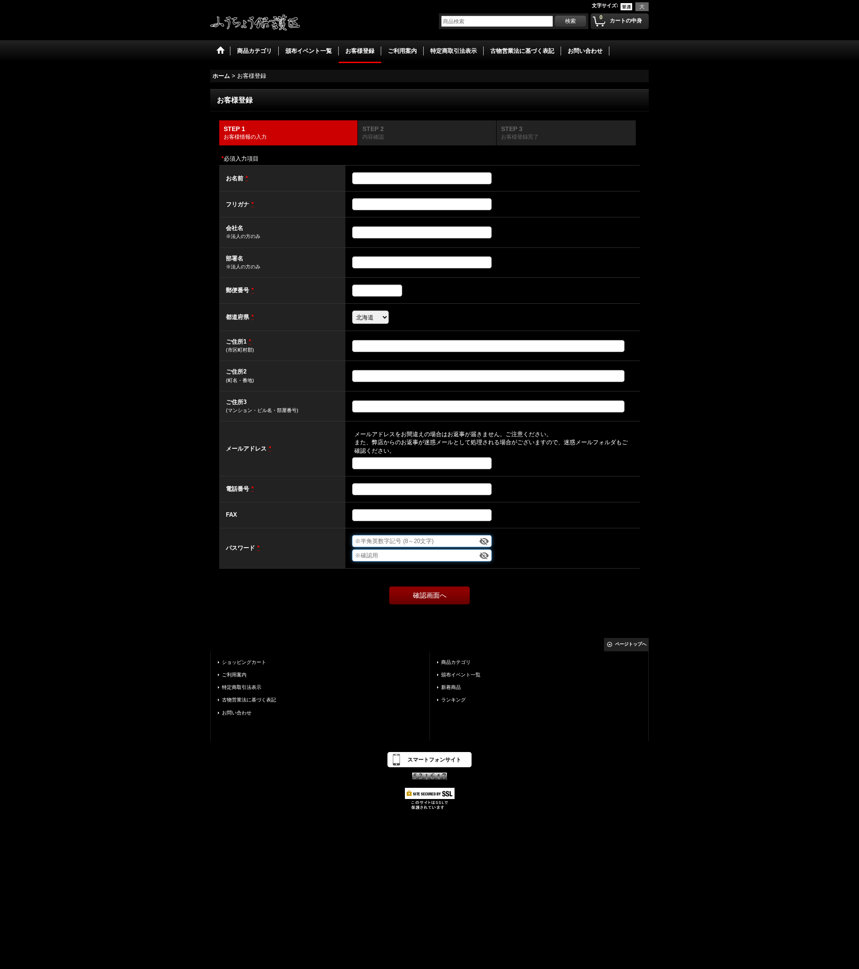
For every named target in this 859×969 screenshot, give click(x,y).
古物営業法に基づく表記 (249, 699)
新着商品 (451, 687)
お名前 (234, 178)
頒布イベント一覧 (461, 674)
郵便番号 (237, 290)
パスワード (240, 547)
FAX (231, 514)
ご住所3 (236, 402)
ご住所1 (236, 341)
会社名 (234, 228)
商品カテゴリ (456, 662)
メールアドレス (246, 448)
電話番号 (237, 488)
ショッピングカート (244, 662)
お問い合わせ (236, 712)
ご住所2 (236, 371)
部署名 (234, 258)
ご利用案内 (234, 674)
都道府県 (237, 317)
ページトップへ (630, 644)
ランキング (453, 699)
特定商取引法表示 (241, 687)
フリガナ (237, 204)
